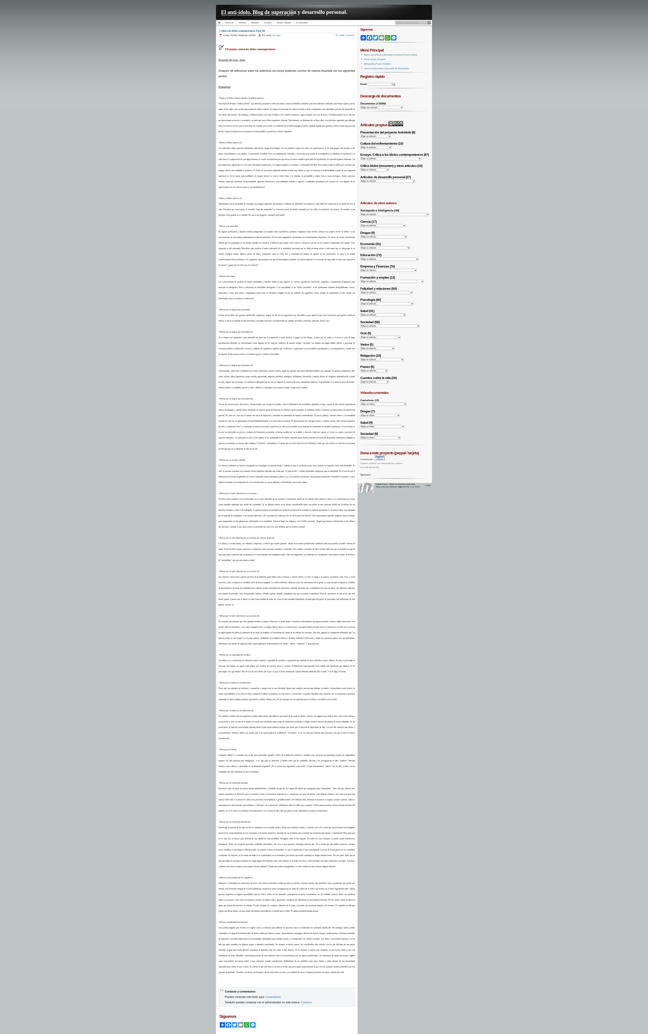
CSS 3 (417, 487)
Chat (405, 55)
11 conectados (302, 23)
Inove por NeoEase (389, 487)
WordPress (366, 488)
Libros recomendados (374, 68)
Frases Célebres (383, 64)
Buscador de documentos (397, 68)
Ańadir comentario (346, 35)
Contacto (268, 23)
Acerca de (229, 23)
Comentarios (273, 997)
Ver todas (277, 35)
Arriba (428, 485)
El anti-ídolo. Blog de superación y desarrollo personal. (284, 11)
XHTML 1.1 (408, 487)
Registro (382, 59)
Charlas (398, 55)
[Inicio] (220, 22)
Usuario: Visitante (284, 23)
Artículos (242, 23)
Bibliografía (369, 64)
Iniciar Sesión (370, 59)
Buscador (255, 23)
